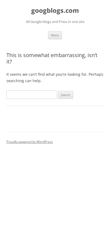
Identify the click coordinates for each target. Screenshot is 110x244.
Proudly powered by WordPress (29, 141)
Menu (55, 35)
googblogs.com (55, 10)
